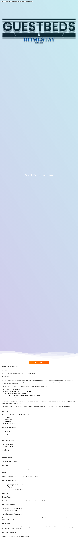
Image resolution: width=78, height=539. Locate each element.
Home (3, 1)
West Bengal (7, 1)
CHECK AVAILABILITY (39, 362)
